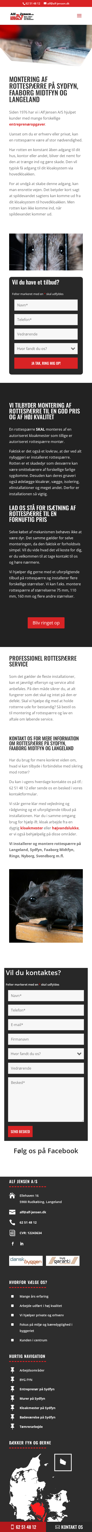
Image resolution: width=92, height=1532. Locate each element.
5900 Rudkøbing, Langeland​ (41, 1202)
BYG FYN (26, 1380)
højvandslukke (65, 828)
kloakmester (31, 828)
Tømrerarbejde (31, 1427)
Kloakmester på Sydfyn (37, 1408)
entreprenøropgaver (27, 124)
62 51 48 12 (33, 3)
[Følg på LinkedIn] (21, 1243)
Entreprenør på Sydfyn (37, 1389)
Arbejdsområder (32, 1370)
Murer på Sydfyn (32, 1398)
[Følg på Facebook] (12, 1243)
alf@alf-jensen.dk (33, 1212)
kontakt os (72, 1527)
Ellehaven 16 (29, 1195)
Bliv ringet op (46, 623)
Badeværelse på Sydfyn (37, 1417)
